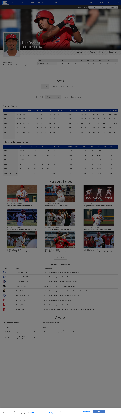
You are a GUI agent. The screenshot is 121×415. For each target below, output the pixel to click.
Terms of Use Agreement (50, 413)
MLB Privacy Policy (35, 413)
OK (99, 411)
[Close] (118, 411)
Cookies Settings (86, 411)
